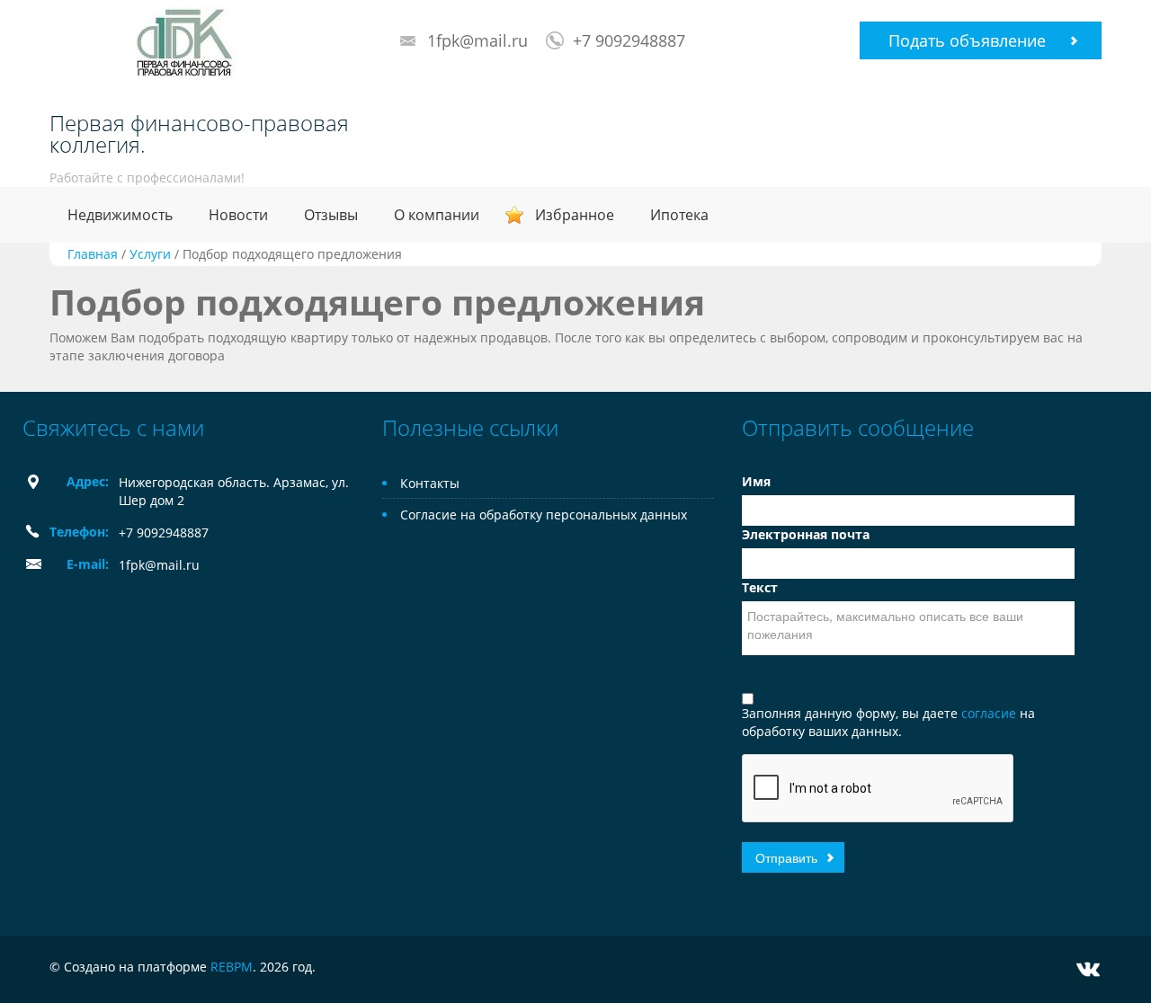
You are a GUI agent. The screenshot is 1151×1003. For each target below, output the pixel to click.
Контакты (430, 483)
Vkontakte (1088, 969)
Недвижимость (120, 215)
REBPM (231, 966)
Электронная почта (806, 534)
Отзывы (331, 215)
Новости (238, 215)
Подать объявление (967, 40)
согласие (990, 713)
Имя (756, 481)
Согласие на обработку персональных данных (543, 514)
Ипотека (679, 215)
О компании (436, 215)
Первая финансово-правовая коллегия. (199, 133)
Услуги (150, 253)
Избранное (574, 215)
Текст (760, 587)
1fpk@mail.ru (477, 40)
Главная (92, 253)
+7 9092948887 (629, 40)
